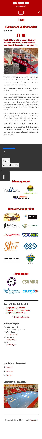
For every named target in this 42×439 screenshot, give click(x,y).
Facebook (8, 367)
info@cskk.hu (11, 340)
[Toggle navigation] (21, 13)
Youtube (8, 375)
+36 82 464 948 (12, 334)
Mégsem (6, 161)
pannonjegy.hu (11, 345)
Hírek (21, 20)
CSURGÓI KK (21, 3)
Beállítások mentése (10, 165)
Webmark (33, 420)
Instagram (9, 371)
